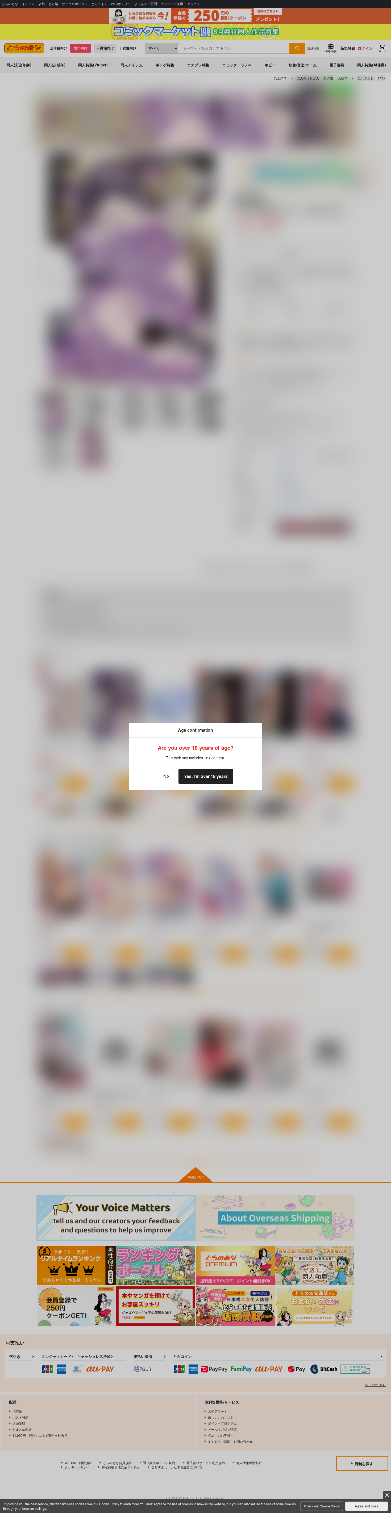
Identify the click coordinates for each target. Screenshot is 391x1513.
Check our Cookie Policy (322, 1506)
